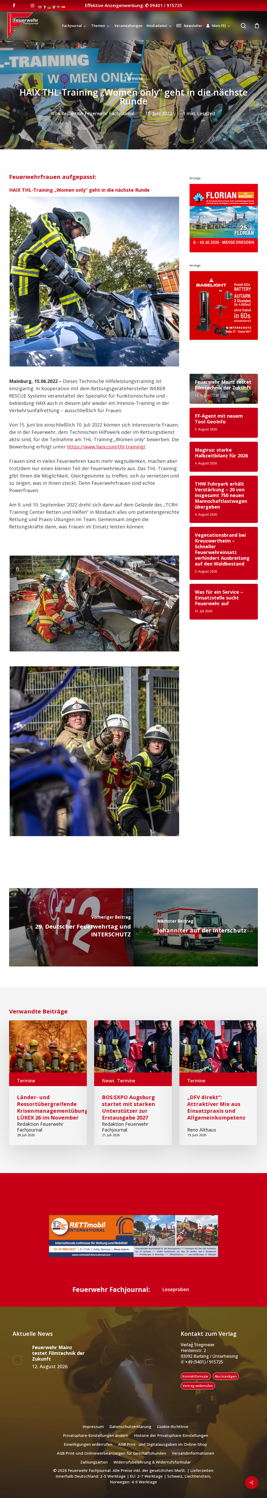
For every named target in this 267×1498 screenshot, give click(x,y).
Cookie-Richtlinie (172, 1433)
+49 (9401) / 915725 (203, 1368)
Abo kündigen (226, 1382)
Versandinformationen (193, 1459)
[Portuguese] (59, 7)
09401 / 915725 (166, 5)
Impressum (93, 1433)
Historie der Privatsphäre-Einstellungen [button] (171, 1441)
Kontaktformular (196, 1382)
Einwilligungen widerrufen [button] (88, 1450)
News (108, 1080)
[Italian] (54, 7)
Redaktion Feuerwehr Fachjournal (97, 113)
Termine (133, 78)
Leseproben (175, 1296)
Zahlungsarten (94, 1468)
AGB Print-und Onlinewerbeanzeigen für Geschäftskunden (111, 1459)
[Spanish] (63, 7)
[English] (40, 7)
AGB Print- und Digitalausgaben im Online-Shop (162, 1450)
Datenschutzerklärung (130, 1433)
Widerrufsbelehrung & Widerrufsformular (152, 1468)
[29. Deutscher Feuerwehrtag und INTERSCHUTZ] (71, 927)
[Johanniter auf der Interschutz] (196, 927)
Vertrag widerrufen (198, 1392)
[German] (49, 7)
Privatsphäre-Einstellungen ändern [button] (95, 1441)
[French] (45, 7)
